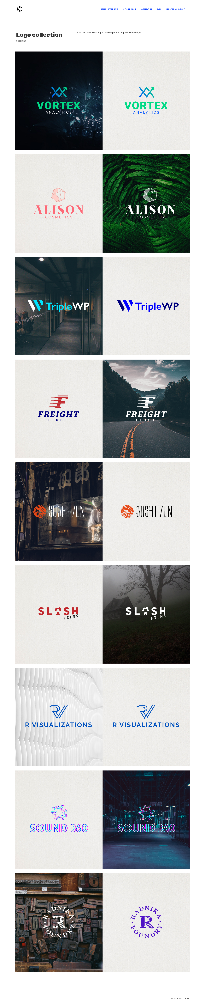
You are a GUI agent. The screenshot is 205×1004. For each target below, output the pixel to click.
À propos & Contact (175, 9)
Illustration (146, 9)
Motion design (129, 9)
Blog (159, 9)
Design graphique (109, 9)
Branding (21, 41)
